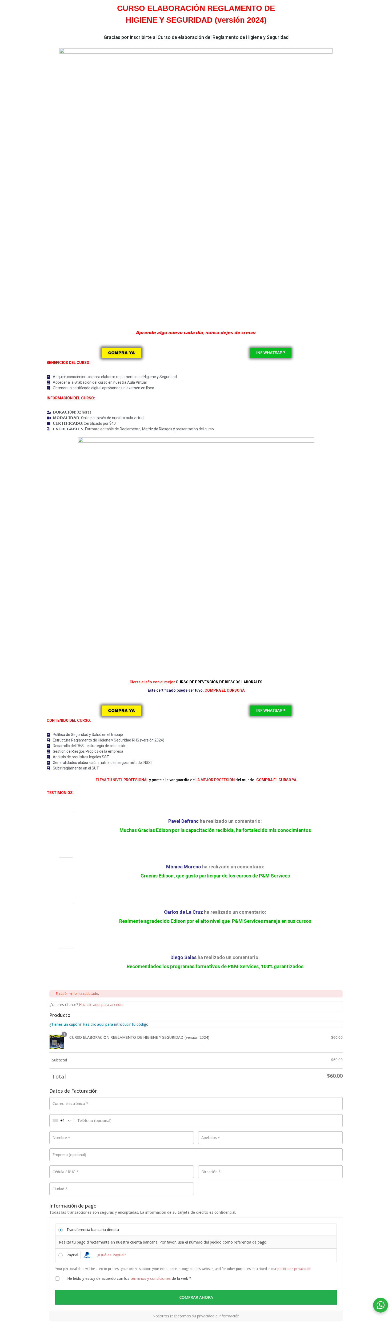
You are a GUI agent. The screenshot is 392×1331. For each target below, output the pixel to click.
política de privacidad (293, 1268)
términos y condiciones (150, 1278)
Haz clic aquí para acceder (101, 1004)
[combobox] (62, 1120)
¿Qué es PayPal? (111, 1254)
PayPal (96, 1254)
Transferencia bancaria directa (92, 1229)
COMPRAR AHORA (196, 1297)
